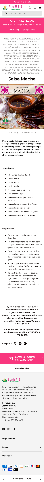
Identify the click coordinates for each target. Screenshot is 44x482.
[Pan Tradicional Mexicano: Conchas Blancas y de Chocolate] (3, 478)
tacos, (33, 70)
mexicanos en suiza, (31, 59)
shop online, (18, 70)
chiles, (30, 39)
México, (28, 62)
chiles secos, (24, 42)
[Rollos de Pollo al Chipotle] (40, 478)
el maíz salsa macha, (21, 50)
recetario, (25, 64)
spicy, (27, 70)
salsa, (18, 67)
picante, (16, 64)
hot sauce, (17, 53)
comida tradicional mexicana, (27, 44)
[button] (35, 7)
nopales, (36, 62)
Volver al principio (22, 368)
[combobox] (22, 13)
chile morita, (10, 39)
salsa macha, (27, 67)
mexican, (26, 53)
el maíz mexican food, (22, 47)
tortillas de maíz (22, 324)
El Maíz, (8, 47)
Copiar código (30, 30)
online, (8, 64)
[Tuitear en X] (14, 343)
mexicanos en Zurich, (14, 62)
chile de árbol (26, 175)
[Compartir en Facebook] (20, 343)
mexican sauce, (33, 56)
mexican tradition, (13, 59)
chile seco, (22, 39)
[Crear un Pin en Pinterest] (25, 343)
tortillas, (18, 73)
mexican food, (19, 56)
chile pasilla (14, 186)
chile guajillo (14, 182)
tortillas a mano (31, 73)
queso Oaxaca (31, 321)
